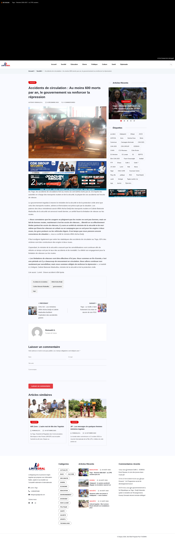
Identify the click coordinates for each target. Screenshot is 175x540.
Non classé (64, 503)
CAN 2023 (141, 142)
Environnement (65, 494)
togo (34, 291)
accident (112, 134)
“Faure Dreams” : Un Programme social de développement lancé (131, 481)
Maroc (136, 167)
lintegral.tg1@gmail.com (38, 494)
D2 (133, 154)
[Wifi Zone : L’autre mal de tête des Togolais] (47, 408)
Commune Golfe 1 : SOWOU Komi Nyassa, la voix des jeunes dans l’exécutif (132, 472)
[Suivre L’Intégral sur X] (32, 503)
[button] (121, 120)
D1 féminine (113, 154)
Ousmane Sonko (134, 171)
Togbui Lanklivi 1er (132, 179)
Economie (63, 486)
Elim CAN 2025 (115, 158)
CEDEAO (136, 146)
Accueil (53, 64)
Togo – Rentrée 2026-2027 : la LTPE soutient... (25, 2)
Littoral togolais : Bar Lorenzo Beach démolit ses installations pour (99, 505)
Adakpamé (123, 134)
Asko (121, 138)
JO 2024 (112, 167)
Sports (62, 519)
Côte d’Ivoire (135, 150)
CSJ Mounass (123, 150)
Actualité (64, 470)
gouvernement (57, 286)
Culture (104, 64)
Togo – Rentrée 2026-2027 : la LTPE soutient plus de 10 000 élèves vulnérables (126, 108)
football (141, 158)
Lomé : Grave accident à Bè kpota (50, 272)
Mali (128, 167)
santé (112, 179)
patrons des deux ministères (39, 208)
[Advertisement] (166, 29)
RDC (130, 175)
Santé (114, 64)
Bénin (141, 138)
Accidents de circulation (40, 282)
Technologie (65, 523)
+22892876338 (34, 491)
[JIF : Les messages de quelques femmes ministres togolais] (87, 408)
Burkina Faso (132, 138)
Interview (63, 499)
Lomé (121, 167)
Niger (112, 171)
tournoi (119, 183)
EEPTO (140, 154)
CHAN (112, 150)
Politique (94, 64)
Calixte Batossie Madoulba (41, 286)
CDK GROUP (125, 146)
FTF (111, 162)
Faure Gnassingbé (129, 158)
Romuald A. (36, 430)
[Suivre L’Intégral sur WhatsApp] (35, 503)
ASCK (141, 134)
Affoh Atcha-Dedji (56, 282)
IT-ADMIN (144, 536)
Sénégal (120, 179)
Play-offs (113, 175)
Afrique (132, 134)
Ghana (119, 162)
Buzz (62, 474)
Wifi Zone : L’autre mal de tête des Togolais (47, 426)
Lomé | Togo (34, 487)
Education (74, 64)
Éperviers (128, 183)
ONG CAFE (121, 171)
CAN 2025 (113, 146)
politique (122, 175)
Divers (84, 64)
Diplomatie (124, 64)
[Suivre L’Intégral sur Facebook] (29, 503)
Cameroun (113, 142)
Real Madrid (140, 175)
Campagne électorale (127, 142)
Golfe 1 (127, 162)
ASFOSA (113, 138)
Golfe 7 (136, 162)
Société (63, 64)
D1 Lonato (125, 154)
